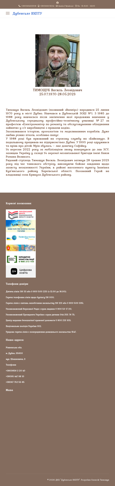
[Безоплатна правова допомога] (57, 259)
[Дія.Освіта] (57, 271)
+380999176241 (47, 6)
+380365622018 (28, 6)
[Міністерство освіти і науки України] (57, 226)
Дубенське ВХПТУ (27, 13)
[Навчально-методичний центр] (57, 248)
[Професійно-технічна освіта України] (57, 237)
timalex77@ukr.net (66, 6)
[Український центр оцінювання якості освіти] (57, 214)
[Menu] (8, 13)
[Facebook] (57, 2)
